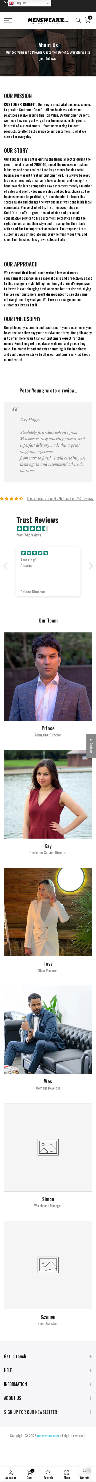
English (20, 3)
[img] (50, 528)
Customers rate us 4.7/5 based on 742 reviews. (60, 498)
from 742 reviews (28, 535)
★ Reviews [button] (91, 745)
